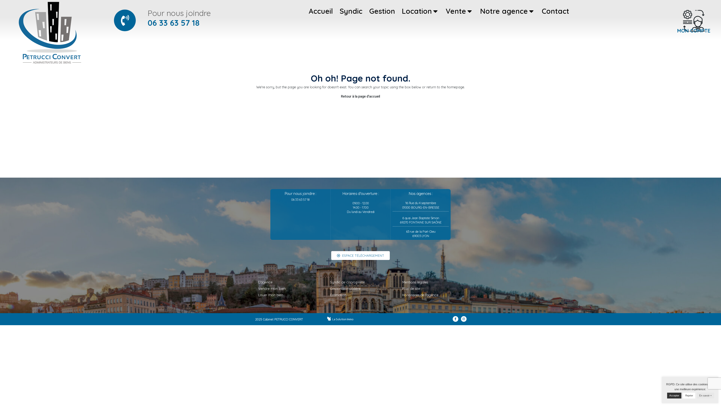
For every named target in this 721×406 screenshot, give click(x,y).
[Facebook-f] (455, 319)
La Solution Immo (343, 319)
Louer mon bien (270, 295)
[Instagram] (464, 319)
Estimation (338, 295)
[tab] (321, 11)
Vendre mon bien (272, 288)
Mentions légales (415, 282)
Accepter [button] (674, 395)
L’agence (265, 282)
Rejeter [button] (689, 395)
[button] (360, 255)
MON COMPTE (693, 30)
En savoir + (705, 395)
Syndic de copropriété (347, 282)
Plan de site (411, 288)
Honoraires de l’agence (420, 295)
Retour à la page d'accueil (360, 96)
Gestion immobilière (345, 288)
